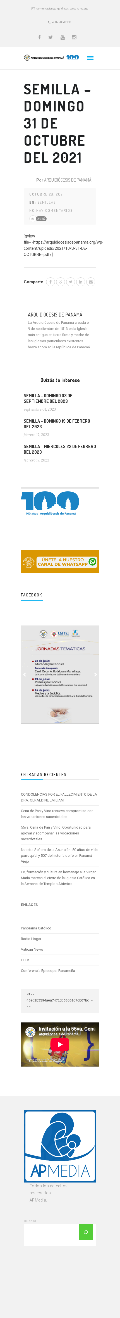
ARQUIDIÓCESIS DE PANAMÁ (68, 180)
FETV (25, 960)
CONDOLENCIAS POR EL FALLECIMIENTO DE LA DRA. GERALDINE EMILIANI (59, 797)
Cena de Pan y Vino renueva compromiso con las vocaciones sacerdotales (57, 814)
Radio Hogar (31, 939)
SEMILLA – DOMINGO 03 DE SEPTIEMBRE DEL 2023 (48, 398)
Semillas (46, 202)
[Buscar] (86, 1232)
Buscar (30, 1221)
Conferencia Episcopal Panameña (48, 971)
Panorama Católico (36, 928)
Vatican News (32, 949)
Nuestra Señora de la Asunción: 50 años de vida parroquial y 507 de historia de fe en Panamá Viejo (59, 855)
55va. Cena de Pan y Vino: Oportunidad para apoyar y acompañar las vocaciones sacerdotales (56, 833)
